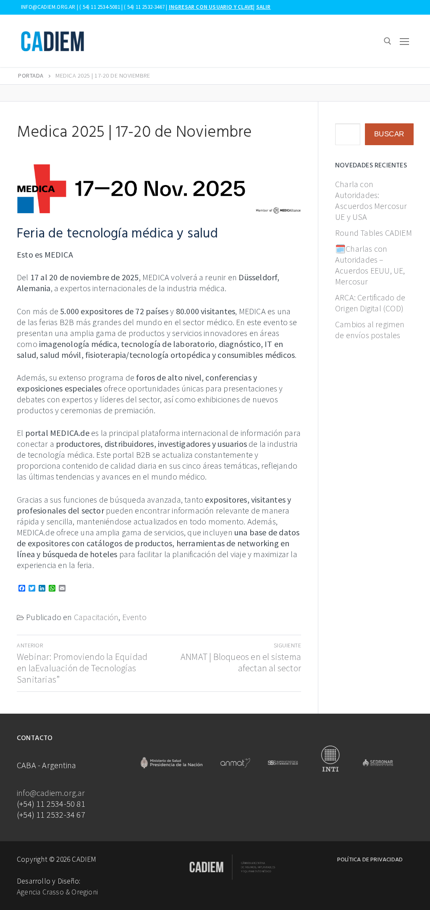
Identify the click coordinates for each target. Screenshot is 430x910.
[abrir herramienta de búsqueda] (387, 41)
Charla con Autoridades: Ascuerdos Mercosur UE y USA (371, 200)
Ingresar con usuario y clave (211, 6)
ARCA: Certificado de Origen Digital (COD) (370, 302)
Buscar (389, 134)
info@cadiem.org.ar (51, 792)
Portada (31, 75)
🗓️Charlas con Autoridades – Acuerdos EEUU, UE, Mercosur (370, 265)
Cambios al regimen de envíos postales (370, 329)
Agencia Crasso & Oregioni (57, 892)
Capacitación (96, 617)
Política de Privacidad (370, 860)
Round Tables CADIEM (373, 232)
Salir (263, 6)
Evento (134, 617)
